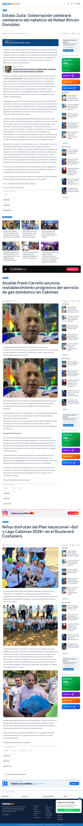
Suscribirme (69, 50)
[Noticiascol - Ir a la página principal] (11, 3)
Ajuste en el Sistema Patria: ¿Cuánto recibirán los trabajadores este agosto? (72, 135)
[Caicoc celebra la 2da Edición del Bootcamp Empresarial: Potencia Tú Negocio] (50, 225)
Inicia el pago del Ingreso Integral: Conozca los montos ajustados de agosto (73, 98)
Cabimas (5, 278)
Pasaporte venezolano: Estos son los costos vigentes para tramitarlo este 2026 (73, 181)
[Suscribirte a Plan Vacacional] (18, 750)
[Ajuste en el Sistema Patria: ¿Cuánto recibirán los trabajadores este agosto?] (64, 134)
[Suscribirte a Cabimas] (11, 488)
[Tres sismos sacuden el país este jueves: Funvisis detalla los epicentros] (64, 107)
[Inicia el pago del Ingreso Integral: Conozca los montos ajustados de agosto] (64, 98)
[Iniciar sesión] (68, 3)
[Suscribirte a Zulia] (18, 488)
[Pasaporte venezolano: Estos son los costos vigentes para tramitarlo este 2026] (64, 181)
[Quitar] (79, 802)
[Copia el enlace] (70, 33)
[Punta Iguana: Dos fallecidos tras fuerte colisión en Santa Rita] (64, 190)
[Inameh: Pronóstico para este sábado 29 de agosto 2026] (64, 116)
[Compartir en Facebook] (73, 33)
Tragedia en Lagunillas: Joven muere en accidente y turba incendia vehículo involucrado (73, 172)
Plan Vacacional (23, 750)
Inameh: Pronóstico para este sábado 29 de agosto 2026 (72, 115)
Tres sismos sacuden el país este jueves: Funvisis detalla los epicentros (73, 107)
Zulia (4, 10)
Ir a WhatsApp (69, 810)
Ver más (65, 143)
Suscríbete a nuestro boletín (70, 41)
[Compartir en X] (76, 33)
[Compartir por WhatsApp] (78, 33)
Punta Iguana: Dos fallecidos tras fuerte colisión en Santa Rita (73, 189)
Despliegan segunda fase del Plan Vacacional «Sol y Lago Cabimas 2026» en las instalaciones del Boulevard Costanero (11, 256)
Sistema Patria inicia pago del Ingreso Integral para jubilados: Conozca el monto (73, 125)
